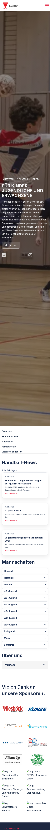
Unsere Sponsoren (12, 451)
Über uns (7, 431)
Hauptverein (8, 179)
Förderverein (9, 446)
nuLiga (13, 245)
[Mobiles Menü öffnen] (47, 5)
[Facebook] (4, 255)
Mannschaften (10, 436)
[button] (25, 571)
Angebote (7, 441)
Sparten (23, 179)
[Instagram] (30, 255)
